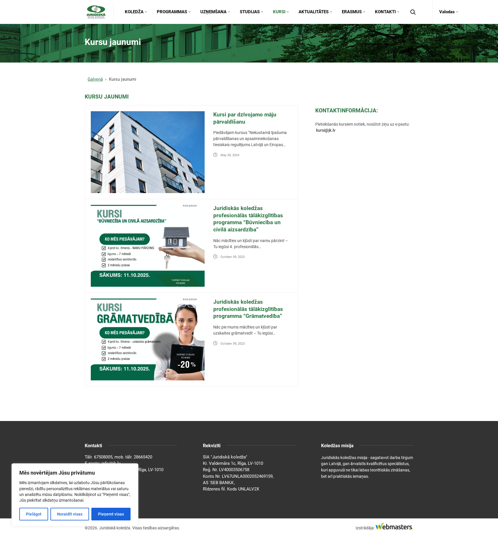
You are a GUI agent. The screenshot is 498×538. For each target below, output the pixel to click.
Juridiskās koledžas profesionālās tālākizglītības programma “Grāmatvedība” (248, 309)
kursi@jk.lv (325, 130)
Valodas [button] (447, 11)
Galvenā (95, 79)
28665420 (143, 457)
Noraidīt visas (69, 514)
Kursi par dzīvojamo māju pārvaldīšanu (244, 118)
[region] (75, 494)
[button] (413, 12)
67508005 (103, 457)
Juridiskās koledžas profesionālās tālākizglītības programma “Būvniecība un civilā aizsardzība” (248, 219)
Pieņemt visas (111, 514)
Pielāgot (34, 514)
